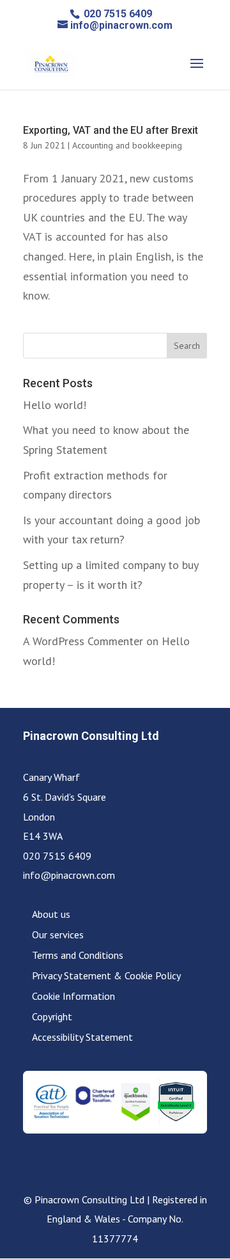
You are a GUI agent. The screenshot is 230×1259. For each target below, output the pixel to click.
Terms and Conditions (77, 955)
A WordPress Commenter (83, 641)
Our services (58, 934)
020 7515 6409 (116, 14)
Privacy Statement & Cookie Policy (106, 975)
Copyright (52, 1016)
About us (51, 914)
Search (187, 345)
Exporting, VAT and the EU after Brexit (110, 130)
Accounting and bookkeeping (127, 145)
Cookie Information (73, 996)
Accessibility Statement (82, 1036)
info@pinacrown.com (69, 875)
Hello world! (54, 404)
